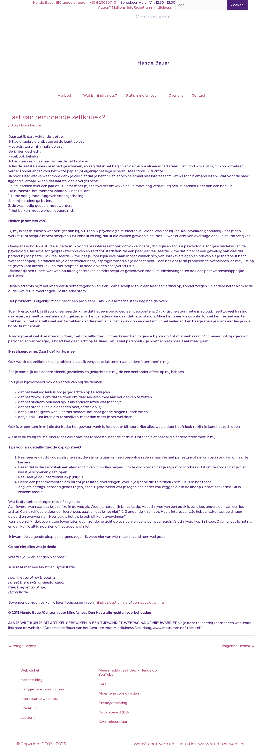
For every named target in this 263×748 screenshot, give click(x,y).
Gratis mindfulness (140, 95)
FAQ (102, 684)
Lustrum (28, 718)
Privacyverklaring (113, 703)
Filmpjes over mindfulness (42, 689)
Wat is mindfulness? (100, 95)
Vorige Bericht (22, 646)
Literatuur (29, 708)
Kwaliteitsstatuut (113, 722)
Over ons (175, 95)
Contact (198, 95)
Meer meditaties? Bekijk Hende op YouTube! (128, 672)
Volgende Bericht (238, 646)
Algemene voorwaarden (119, 693)
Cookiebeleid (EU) (114, 712)
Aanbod (64, 95)
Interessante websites (39, 699)
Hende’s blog (32, 680)
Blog (14, 125)
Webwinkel (30, 670)
